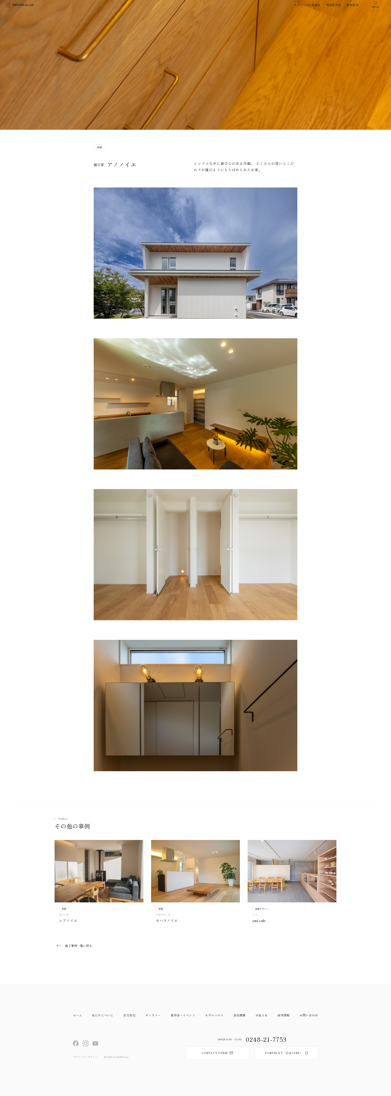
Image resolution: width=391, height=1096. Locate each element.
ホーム (77, 1015)
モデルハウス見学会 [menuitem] (307, 5)
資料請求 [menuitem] (352, 5)
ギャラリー (153, 1015)
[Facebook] (76, 1043)
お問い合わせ (309, 1015)
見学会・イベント (183, 1015)
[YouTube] (95, 1043)
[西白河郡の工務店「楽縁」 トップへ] (20, 5)
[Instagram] (86, 1043)
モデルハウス (214, 1015)
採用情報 (284, 1015)
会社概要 (239, 1015)
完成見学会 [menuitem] (333, 5)
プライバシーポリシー (85, 1056)
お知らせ (261, 1015)
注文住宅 (129, 1015)
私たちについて (102, 1015)
